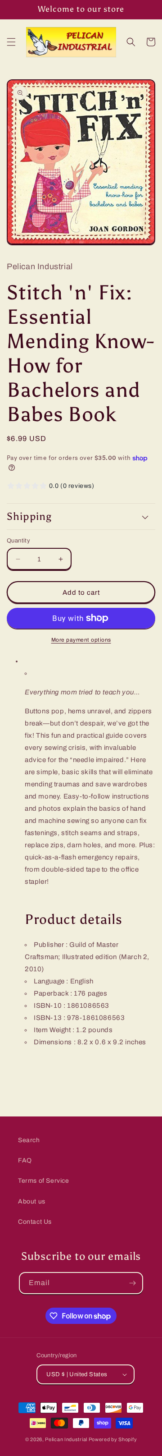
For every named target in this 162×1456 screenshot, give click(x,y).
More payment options (81, 640)
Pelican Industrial (66, 1439)
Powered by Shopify (113, 1439)
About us (31, 1201)
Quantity (18, 540)
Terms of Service (43, 1180)
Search (29, 1140)
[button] (11, 42)
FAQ (25, 1160)
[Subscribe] (132, 1283)
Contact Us (35, 1221)
